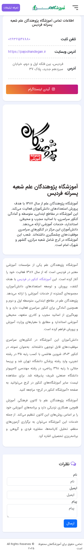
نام (75, 474)
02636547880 (19, 39)
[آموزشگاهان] (49, 7)
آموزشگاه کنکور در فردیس (34, 279)
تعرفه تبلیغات (10, 7)
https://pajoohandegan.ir (27, 52)
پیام (74, 501)
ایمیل (73, 488)
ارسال (70, 523)
